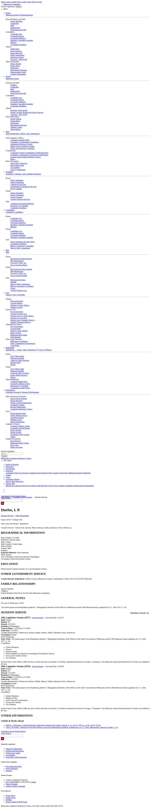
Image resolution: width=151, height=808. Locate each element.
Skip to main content (8, 2)
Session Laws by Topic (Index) (22, 316)
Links (8, 477)
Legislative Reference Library (21, 144)
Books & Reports (12, 465)
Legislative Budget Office (20, 140)
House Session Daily (18, 413)
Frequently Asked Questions (16, 757)
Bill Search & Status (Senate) (21, 269)
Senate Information (17, 422)
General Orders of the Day (20, 199)
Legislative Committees (14, 212)
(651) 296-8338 (11, 782)
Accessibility (15, 168)
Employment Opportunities (84, 486)
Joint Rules (14, 68)
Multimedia (10, 348)
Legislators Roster (17, 418)
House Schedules (16, 180)
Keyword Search (16, 301)
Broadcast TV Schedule (19, 206)
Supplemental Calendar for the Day (23, 187)
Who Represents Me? (18, 30)
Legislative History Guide (20, 426)
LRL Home (5, 497)
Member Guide (16, 420)
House (8, 13)
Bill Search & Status (17, 280)
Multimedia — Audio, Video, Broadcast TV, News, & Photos (28, 350)
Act (24, 263)
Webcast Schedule (17, 358)
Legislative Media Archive (20, 384)
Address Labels (16, 127)
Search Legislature (8, 7)
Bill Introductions (16, 261)
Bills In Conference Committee (22, 246)
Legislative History (13, 479)
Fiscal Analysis (16, 51)
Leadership (14, 23)
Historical (9, 471)
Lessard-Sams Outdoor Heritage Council (25, 157)
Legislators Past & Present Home (13, 496)
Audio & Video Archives (19, 360)
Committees (10, 210)
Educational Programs (18, 70)
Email (33, 782)
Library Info (10, 484)
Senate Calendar (16, 197)
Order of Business (17, 182)
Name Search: (6, 734)
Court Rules (14, 346)
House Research (16, 53)
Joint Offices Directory (18, 163)
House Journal (15, 64)
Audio (21, 356)
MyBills (13, 282)
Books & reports (16, 447)
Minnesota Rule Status (18, 335)
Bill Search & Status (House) (21, 259)
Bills (7, 250)
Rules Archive (15, 333)
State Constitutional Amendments (22, 343)
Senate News (10, 798)
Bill (21, 263)
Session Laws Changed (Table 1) (22, 320)
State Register (15, 337)
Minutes (13, 43)
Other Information (22, 516)
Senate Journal (15, 119)
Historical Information (14, 749)
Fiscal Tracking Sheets (18, 265)
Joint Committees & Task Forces (22, 242)
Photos (12, 365)
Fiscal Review (15, 441)
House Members (16, 21)
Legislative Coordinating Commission (24, 142)
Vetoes (12, 288)
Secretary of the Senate (18, 110)
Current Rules (15, 329)
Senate (8, 76)
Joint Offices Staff (17, 165)
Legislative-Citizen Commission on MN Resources (29, 153)
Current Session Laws (18, 291)
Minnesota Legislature (12, 4)
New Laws (14, 445)
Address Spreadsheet (18, 74)
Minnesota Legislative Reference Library (16, 458)
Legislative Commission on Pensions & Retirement (29, 155)
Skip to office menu (24, 2)
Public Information (17, 55)
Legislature (10, 473)
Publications (10, 390)
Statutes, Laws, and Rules (15, 295)
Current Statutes (16, 303)
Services (51, 486)
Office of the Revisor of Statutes (22, 149)
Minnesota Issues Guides (19, 443)
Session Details (37, 618)
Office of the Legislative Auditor (22, 146)
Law (7, 293)
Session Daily (15, 363)
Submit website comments (15, 786)
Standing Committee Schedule (21, 40)
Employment (15, 28)
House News (10, 796)
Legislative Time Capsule (19, 435)
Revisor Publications (18, 407)
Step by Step (10, 481)
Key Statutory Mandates (64, 486)
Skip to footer (37, 2)
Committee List (16, 34)
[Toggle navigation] (2, 9)
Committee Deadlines (18, 45)
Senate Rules (15, 121)
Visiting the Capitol (13, 753)
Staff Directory (42, 486)
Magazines (10, 467)
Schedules (9, 172)
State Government (21, 473)
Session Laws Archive (18, 318)
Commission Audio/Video (20, 388)
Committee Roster (17, 36)
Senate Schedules (16, 193)
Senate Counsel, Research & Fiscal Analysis (26, 112)
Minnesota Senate (12, 79)
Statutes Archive (16, 307)
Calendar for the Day (18, 185)
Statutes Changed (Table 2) (20, 322)
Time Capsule (53, 473)
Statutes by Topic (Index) (19, 305)
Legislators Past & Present (20, 428)
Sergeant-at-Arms (16, 57)
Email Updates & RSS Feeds (16, 802)
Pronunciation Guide (18, 72)
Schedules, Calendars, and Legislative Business (23, 174)
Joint (7, 132)
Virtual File (63, 473)
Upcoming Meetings (18, 38)
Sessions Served (7, 516)
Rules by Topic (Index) (19, 331)
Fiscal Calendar (16, 189)
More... (13, 159)
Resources (19, 481)
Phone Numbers (12, 784)
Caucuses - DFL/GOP (18, 60)
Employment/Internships (15, 751)
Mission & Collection (14, 486)
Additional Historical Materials (79, 473)
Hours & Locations (29, 486)
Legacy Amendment (17, 170)
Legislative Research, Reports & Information (22, 392)
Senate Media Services (18, 375)
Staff (12, 26)
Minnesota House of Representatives (19, 15)
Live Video (14, 356)
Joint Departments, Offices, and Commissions (23, 134)
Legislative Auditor (17, 405)
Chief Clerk (14, 49)
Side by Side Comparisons (20, 248)
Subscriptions (15, 129)
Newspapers (10, 469)
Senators (13, 85)
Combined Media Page (18, 382)
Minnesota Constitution (19, 341)
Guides (8, 475)
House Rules (15, 66)
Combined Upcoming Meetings (22, 204)
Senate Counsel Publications (20, 403)
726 (147, 613)
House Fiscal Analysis (18, 399)
